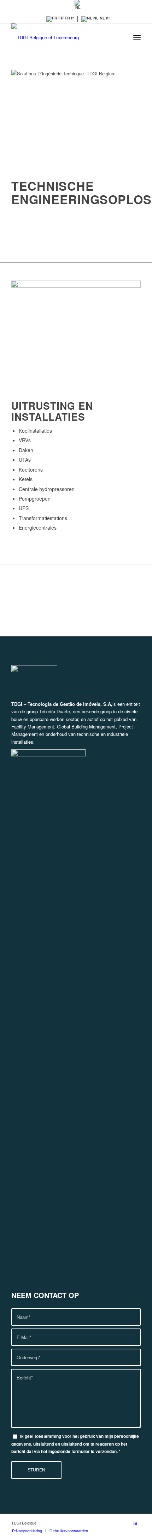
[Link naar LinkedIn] (135, 1522)
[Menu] (137, 37)
